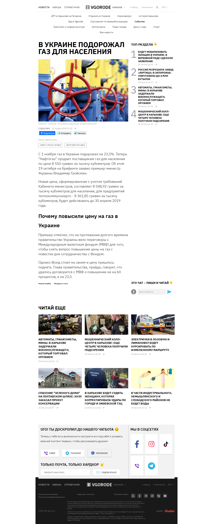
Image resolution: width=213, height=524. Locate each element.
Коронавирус (125, 15)
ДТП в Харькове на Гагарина (66, 15)
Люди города (119, 26)
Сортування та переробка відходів (109, 21)
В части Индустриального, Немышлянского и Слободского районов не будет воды (151, 398)
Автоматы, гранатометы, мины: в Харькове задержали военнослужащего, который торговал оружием (155, 95)
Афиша (56, 7)
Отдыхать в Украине (99, 15)
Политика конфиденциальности (51, 497)
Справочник (72, 7)
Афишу (135, 7)
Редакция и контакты (86, 494)
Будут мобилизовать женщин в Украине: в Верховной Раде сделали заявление (155, 56)
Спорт (156, 26)
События (140, 21)
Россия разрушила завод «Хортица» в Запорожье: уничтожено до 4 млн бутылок (155, 74)
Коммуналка (98, 26)
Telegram (76, 453)
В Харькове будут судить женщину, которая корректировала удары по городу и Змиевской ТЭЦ (105, 398)
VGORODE (102, 484)
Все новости (106, 32)
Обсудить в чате (61, 283)
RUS (164, 7)
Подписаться (109, 472)
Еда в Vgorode (75, 21)
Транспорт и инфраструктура (69, 26)
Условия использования (48, 494)
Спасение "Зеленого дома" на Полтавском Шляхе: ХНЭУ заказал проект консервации (60, 398)
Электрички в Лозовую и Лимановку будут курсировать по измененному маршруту (150, 345)
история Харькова (148, 15)
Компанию (148, 7)
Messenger (102, 453)
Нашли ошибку (44, 283)
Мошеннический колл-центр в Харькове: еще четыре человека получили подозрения (154, 116)
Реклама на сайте (121, 494)
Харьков (118, 485)
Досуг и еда (140, 26)
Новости (43, 7)
